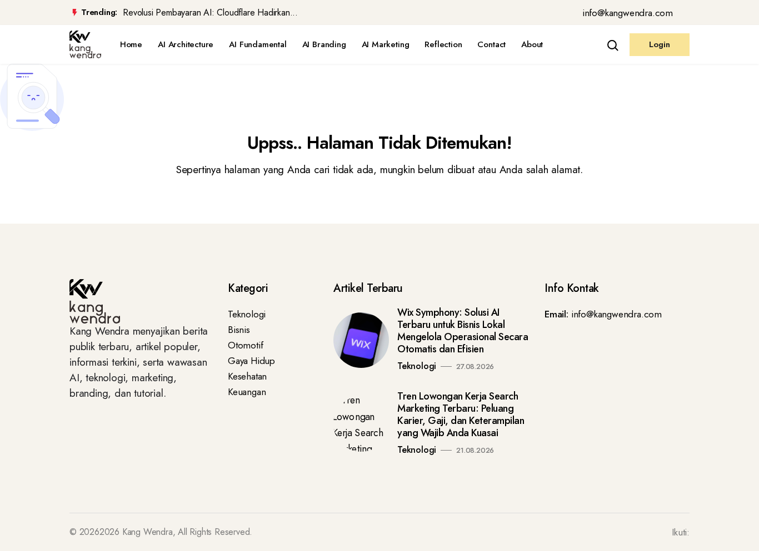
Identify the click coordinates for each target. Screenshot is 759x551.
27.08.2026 (475, 366)
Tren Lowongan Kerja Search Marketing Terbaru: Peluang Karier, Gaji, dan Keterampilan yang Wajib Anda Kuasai (460, 414)
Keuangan (247, 391)
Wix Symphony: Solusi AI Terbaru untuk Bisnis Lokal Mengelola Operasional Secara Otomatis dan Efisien (462, 330)
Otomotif (245, 345)
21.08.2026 (475, 450)
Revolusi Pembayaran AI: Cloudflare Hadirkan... (210, 12)
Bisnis (239, 329)
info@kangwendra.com (627, 12)
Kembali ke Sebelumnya (57, 211)
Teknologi (247, 314)
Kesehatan (247, 376)
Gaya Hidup (251, 360)
